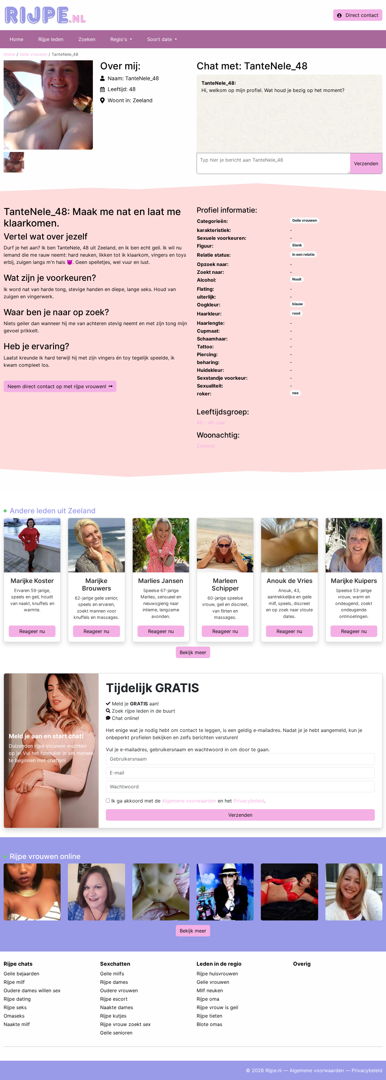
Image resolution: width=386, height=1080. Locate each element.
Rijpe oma (208, 999)
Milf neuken (210, 990)
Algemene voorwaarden (189, 801)
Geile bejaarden (21, 974)
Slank (297, 245)
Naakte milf (17, 1024)
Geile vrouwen (33, 54)
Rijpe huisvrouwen (217, 974)
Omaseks (14, 1016)
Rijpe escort (114, 999)
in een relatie (303, 254)
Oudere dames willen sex (32, 990)
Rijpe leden (50, 39)
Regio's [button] (119, 39)
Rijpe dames (114, 982)
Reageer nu (32, 631)
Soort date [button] (160, 39)
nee (295, 393)
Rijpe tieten (209, 1016)
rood (296, 313)
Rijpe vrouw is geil (217, 1007)
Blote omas (209, 1024)
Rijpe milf (14, 982)
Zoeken (86, 39)
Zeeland (206, 446)
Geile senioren (116, 1033)
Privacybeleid (248, 801)
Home (16, 39)
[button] (48, 105)
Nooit (297, 279)
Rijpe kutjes (113, 1016)
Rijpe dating (17, 999)
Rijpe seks (15, 1007)
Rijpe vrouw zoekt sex (125, 1024)
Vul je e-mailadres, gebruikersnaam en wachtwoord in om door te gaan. (188, 749)
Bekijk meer (193, 652)
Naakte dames (116, 1007)
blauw (297, 304)
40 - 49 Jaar (211, 423)
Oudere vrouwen (119, 990)
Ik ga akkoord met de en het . (187, 801)
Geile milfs (112, 974)
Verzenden (240, 815)
